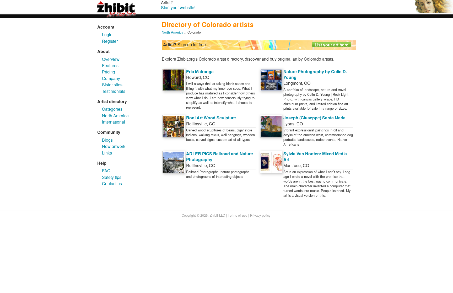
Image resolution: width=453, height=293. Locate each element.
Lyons (288, 124)
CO (206, 77)
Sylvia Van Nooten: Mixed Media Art (315, 156)
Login (107, 34)
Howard (193, 77)
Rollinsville (196, 124)
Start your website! (178, 7)
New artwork (113, 146)
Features (110, 65)
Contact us (112, 183)
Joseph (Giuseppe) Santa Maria (314, 118)
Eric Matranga (200, 71)
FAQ (106, 171)
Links (107, 153)
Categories (112, 109)
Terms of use (237, 215)
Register (110, 41)
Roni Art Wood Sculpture (211, 118)
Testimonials (113, 91)
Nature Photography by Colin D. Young (315, 74)
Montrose (292, 165)
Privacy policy (260, 215)
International (113, 122)
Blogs (107, 140)
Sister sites (112, 85)
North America (115, 116)
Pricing (108, 72)
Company (111, 78)
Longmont (292, 83)
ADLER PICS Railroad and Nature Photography (219, 156)
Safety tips (111, 177)
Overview (111, 59)
